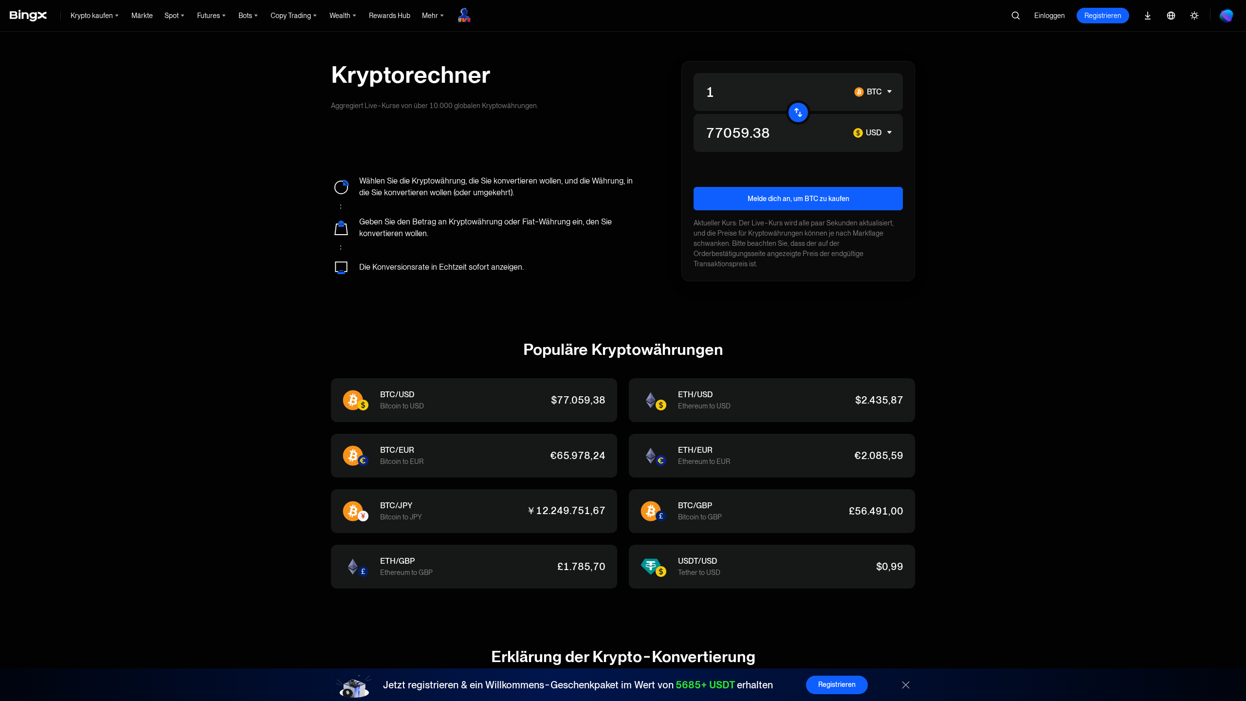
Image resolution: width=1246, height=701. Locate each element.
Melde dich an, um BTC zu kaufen (798, 199)
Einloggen (1049, 15)
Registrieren (1102, 15)
